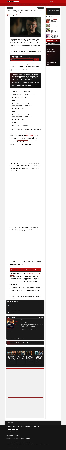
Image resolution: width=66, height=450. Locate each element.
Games (40, 4)
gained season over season (22, 140)
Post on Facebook (18, 342)
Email (28, 342)
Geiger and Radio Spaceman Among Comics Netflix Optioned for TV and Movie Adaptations (55, 26)
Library (54, 4)
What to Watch (45, 4)
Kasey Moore (12, 14)
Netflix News (25, 4)
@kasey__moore (19, 14)
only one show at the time (31, 135)
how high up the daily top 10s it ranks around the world (29, 262)
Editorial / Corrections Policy (26, 426)
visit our (23, 53)
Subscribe (36, 59)
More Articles (41, 317)
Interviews (29, 4)
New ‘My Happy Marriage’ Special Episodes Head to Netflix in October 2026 (54, 36)
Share (32, 342)
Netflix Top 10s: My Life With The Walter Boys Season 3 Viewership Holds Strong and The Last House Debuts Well (29, 358)
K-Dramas (33, 4)
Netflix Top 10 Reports (10, 7)
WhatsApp (24, 342)
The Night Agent (41, 7)
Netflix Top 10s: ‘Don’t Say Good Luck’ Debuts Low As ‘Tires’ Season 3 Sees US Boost (20, 358)
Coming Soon (14, 4)
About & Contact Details (11, 426)
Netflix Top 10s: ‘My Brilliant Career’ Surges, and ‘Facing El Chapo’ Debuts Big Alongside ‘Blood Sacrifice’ (11, 358)
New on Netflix (9, 4)
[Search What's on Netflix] (56, 1)
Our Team (18, 426)
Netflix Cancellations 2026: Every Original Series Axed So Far (16, 338)
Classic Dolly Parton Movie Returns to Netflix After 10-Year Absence (55, 21)
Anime (37, 4)
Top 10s (49, 4)
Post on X (13, 342)
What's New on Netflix (54, 19)
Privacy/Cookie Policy (36, 426)
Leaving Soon (20, 4)
